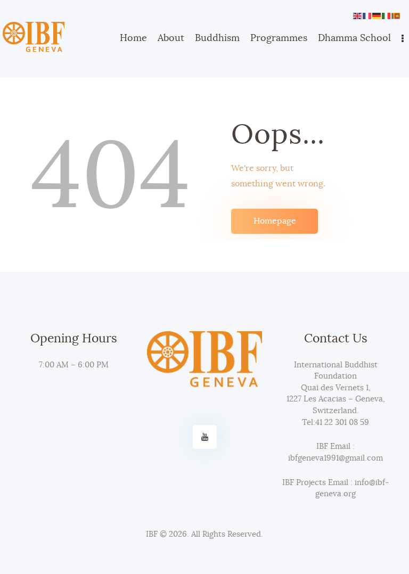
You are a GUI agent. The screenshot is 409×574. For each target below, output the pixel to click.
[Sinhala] (396, 14)
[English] (358, 14)
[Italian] (386, 14)
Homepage (274, 221)
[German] (377, 14)
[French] (367, 14)
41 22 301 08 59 (342, 423)
